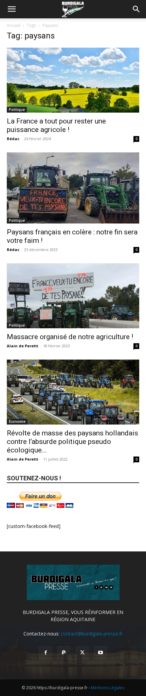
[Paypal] (64, 653)
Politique (17, 109)
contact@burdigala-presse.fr (92, 633)
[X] (82, 653)
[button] (11, 9)
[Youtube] (100, 653)
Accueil (13, 25)
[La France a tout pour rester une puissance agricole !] (73, 80)
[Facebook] (45, 653)
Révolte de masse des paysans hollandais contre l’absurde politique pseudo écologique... (72, 441)
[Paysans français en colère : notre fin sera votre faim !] (73, 187)
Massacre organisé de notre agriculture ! (70, 337)
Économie (17, 421)
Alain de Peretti (22, 345)
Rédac (13, 138)
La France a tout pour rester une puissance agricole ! (56, 125)
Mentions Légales (107, 688)
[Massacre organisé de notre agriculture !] (73, 295)
